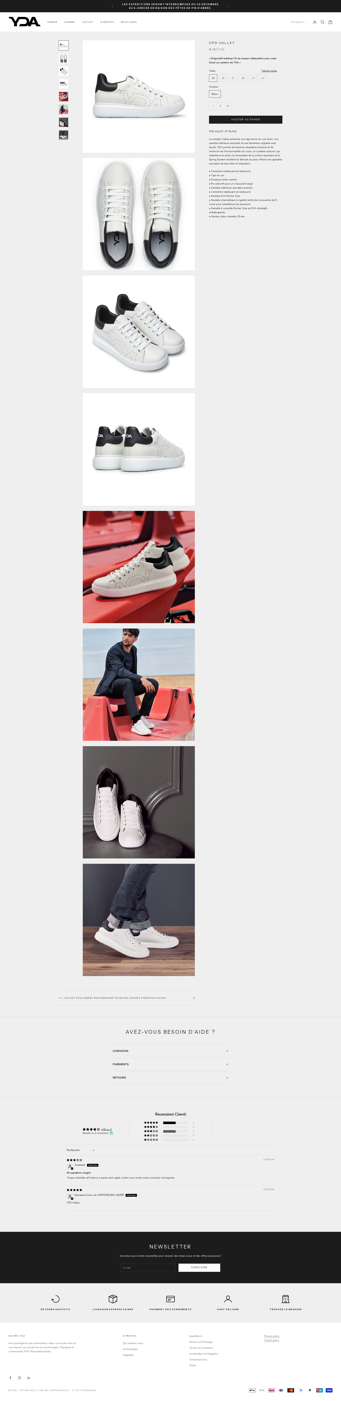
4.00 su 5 (106, 1129)
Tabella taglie (269, 71)
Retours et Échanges (201, 1342)
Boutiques (129, 22)
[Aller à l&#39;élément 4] (64, 84)
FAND (192, 1365)
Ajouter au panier (245, 119)
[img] (74, 1160)
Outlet (87, 22)
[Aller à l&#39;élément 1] (64, 45)
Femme (53, 22)
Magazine (128, 1355)
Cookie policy (271, 1340)
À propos (107, 22)
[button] (151, 1122)
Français (297, 22)
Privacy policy (272, 1336)
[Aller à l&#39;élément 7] (64, 122)
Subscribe (199, 1267)
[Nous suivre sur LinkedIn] (29, 1378)
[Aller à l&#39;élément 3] (64, 71)
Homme (70, 22)
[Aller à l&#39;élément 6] (64, 109)
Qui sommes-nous (133, 1343)
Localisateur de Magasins (203, 1353)
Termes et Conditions (201, 1348)
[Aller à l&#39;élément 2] (64, 58)
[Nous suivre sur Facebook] (10, 1378)
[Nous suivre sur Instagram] (19, 1378)
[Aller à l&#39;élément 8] (64, 135)
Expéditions (195, 1336)
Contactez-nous (198, 1359)
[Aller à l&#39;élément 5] (64, 97)
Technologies (130, 1349)
